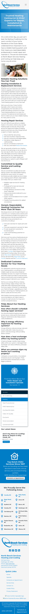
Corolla (3, 258)
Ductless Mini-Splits (8, 410)
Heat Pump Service (8, 403)
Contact (10, 251)
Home (8, 574)
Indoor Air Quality (8, 413)
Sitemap (22, 606)
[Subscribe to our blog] (19, 551)
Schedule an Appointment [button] (15, 478)
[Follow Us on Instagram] (13, 551)
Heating (5, 399)
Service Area (10, 583)
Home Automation (8, 421)
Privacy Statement (12, 591)
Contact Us (10, 585)
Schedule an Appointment (14, 580)
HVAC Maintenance (8, 406)
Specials (9, 577)
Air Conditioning (7, 396)
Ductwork (6, 417)
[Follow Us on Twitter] (16, 551)
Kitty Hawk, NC (22, 495)
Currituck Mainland (21, 258)
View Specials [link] (14, 385)
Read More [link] (6, 441)
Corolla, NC (7, 495)
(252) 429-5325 (7, 611)
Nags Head (17, 256)
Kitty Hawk (7, 255)
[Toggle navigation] (26, 4)
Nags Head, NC (7, 500)
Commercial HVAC (8, 424)
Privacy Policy (15, 606)
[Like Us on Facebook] (10, 551)
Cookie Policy (10, 588)
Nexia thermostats (21, 145)
